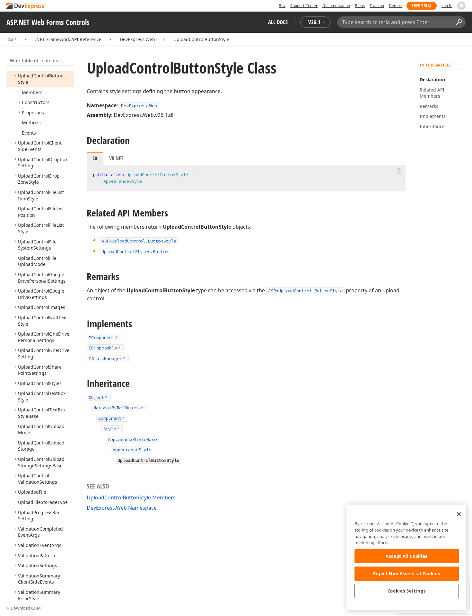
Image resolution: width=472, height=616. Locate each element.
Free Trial (422, 6)
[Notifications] (461, 6)
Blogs (360, 5)
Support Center (304, 5)
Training (377, 5)
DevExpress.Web (137, 39)
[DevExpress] (26, 6)
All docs (278, 22)
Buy (282, 5)
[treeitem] (32, 92)
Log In (446, 5)
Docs (11, 39)
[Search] (459, 22)
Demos (395, 5)
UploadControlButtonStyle (201, 39)
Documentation (336, 5)
